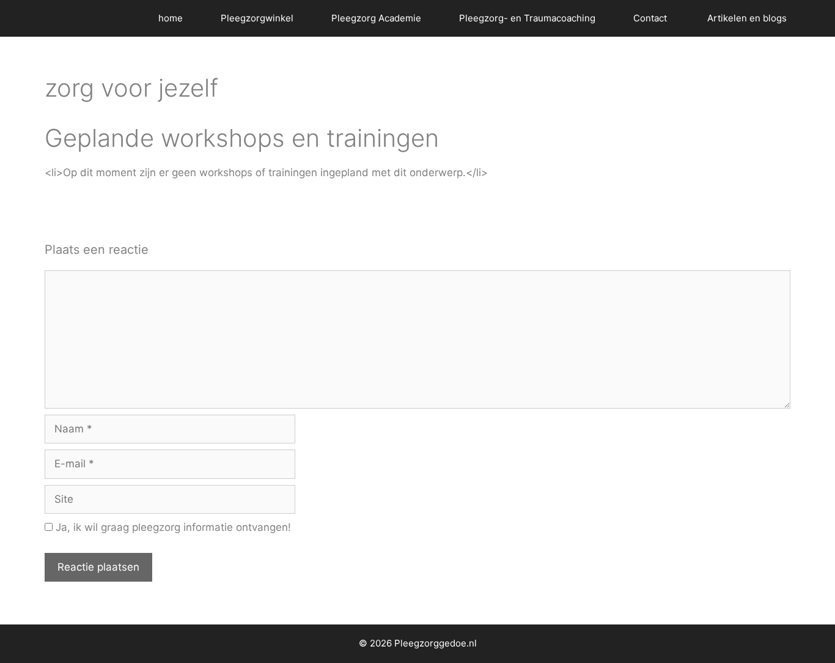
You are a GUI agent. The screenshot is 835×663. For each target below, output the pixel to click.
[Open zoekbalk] (817, 18)
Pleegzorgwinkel (257, 18)
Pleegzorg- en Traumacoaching (527, 18)
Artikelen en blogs (747, 18)
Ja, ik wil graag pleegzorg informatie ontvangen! (172, 527)
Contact (651, 18)
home (170, 18)
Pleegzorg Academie (376, 18)
